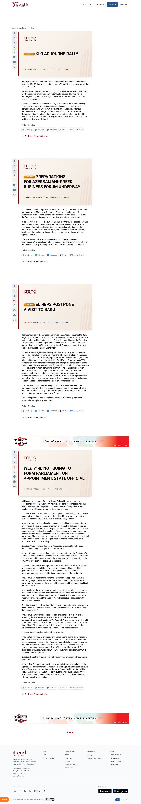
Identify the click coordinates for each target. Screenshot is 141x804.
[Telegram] (35, 791)
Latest (45, 755)
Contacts (68, 761)
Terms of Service (115, 755)
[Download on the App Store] (105, 791)
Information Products (94, 758)
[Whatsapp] (15, 791)
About (67, 755)
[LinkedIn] (39, 791)
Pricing (89, 755)
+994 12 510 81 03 (19, 773)
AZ (121, 799)
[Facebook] (20, 791)
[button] (14, 33)
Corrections (69, 768)
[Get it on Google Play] (120, 791)
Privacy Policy (114, 758)
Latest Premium (48, 758)
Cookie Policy (114, 765)
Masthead (68, 758)
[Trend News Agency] (19, 753)
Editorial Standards (71, 765)
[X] (25, 791)
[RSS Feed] (44, 791)
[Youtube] (30, 791)
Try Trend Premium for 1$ (35, 136)
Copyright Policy (115, 761)
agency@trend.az (18, 776)
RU (126, 799)
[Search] (84, 4)
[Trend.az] (20, 4)
